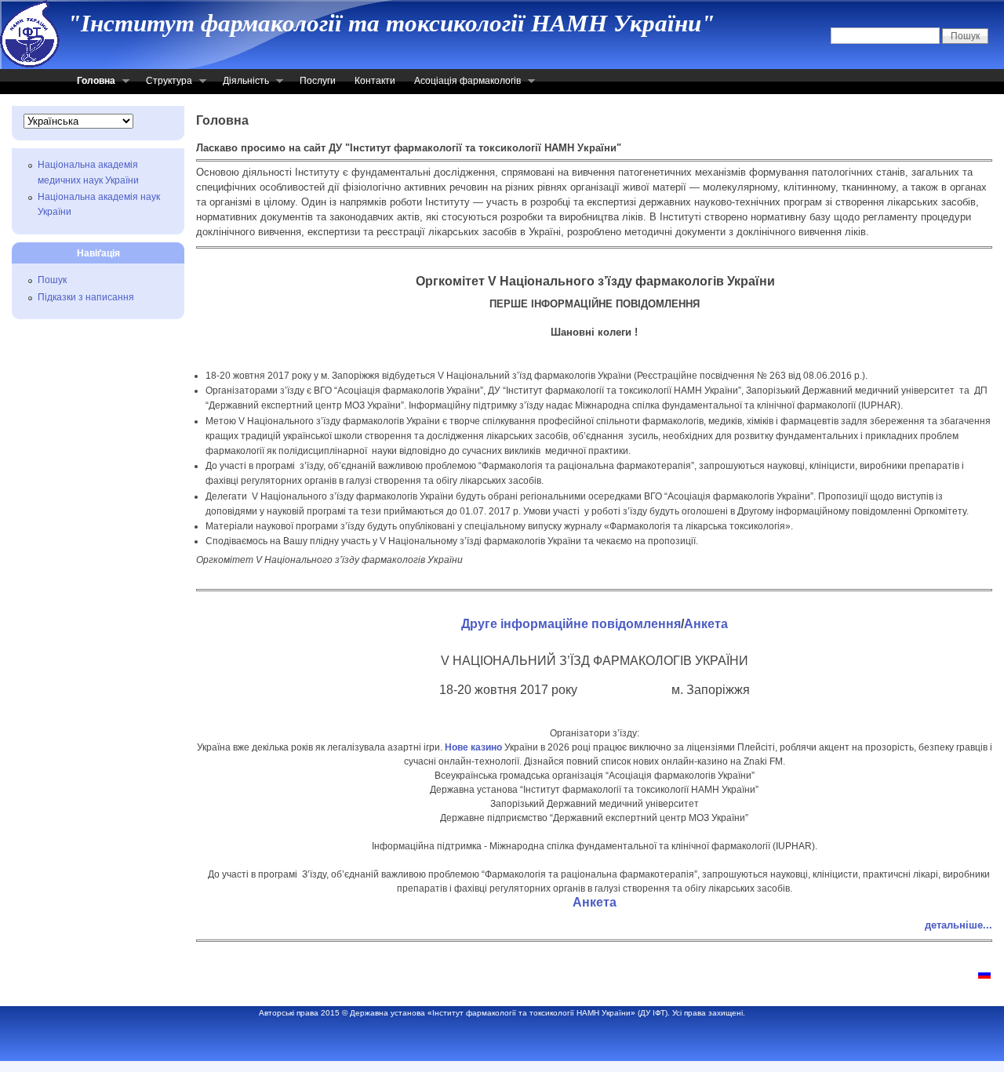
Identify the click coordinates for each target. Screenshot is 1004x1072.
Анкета (706, 623)
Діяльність (241, 82)
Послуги (318, 80)
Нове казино (473, 747)
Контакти (375, 80)
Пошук (52, 279)
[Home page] (30, 64)
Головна (91, 82)
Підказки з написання (86, 297)
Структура (164, 82)
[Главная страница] (984, 975)
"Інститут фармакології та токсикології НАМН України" (391, 23)
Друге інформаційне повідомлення (571, 623)
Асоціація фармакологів (463, 82)
